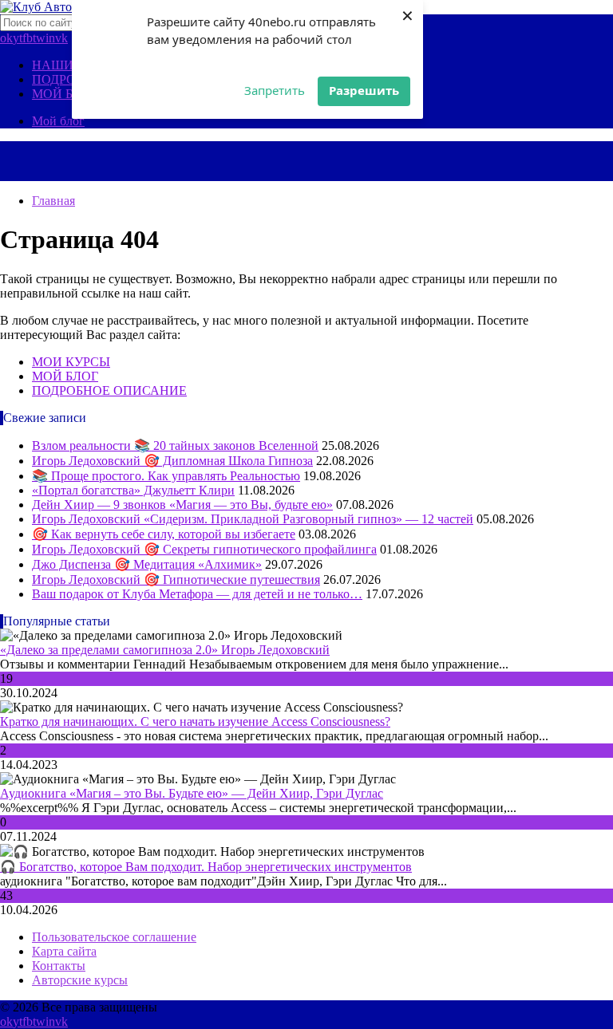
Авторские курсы (80, 980)
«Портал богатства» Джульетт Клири (133, 490)
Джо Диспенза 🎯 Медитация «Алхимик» (147, 564)
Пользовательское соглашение (114, 937)
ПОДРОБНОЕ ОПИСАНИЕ (109, 390)
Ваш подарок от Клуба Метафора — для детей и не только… (197, 594)
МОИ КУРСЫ (71, 362)
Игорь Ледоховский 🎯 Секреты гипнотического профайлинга (204, 549)
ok (6, 38)
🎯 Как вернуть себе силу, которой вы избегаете (163, 534)
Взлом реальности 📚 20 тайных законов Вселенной (175, 445)
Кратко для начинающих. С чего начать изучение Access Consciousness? (195, 721)
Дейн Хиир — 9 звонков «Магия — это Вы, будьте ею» (182, 504)
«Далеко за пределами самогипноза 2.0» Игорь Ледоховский (165, 649)
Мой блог (58, 121)
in (50, 38)
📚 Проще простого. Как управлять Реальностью (166, 476)
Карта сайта (64, 951)
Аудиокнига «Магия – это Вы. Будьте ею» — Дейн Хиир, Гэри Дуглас (191, 793)
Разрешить (364, 90)
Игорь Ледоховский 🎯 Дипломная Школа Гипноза (172, 460)
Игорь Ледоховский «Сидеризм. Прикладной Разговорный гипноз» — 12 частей (252, 519)
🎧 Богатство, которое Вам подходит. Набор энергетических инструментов (206, 866)
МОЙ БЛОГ (65, 94)
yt (17, 38)
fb (27, 38)
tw (39, 38)
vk (61, 38)
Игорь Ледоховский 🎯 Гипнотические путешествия (176, 579)
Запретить (274, 90)
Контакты (58, 965)
